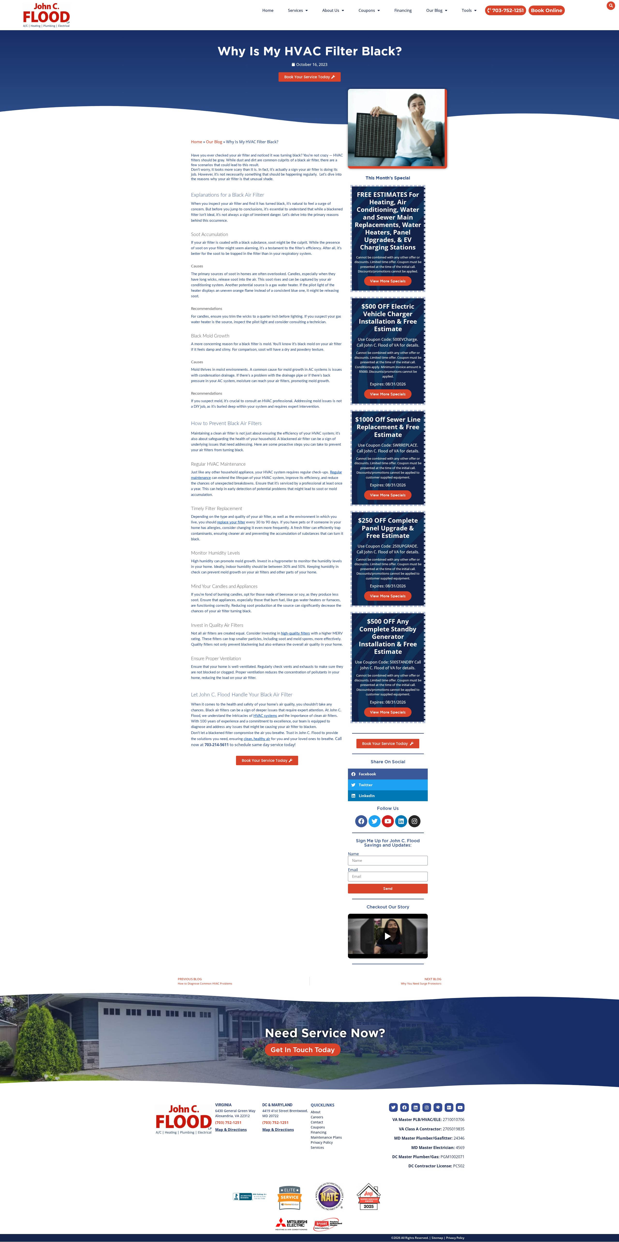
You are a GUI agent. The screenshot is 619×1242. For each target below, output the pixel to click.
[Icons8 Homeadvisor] (438, 1107)
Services (295, 10)
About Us (330, 10)
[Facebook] (361, 821)
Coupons (367, 10)
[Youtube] (388, 821)
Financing (403, 10)
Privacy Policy (455, 1238)
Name (353, 854)
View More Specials (388, 281)
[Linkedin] (401, 821)
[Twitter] (374, 821)
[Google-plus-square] (449, 1107)
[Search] (611, 5)
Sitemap (437, 1238)
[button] (547, 10)
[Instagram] (414, 821)
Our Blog (434, 10)
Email (353, 870)
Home (267, 10)
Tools (467, 10)
